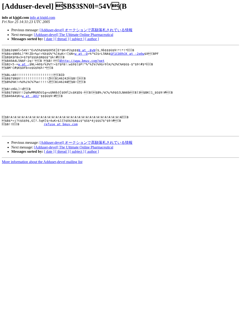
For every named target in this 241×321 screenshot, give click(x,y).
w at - (23, 64)
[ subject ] (77, 39)
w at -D (81, 53)
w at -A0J (30, 96)
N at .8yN (86, 50)
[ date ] (49, 39)
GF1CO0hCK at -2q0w (127, 53)
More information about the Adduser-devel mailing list (42, 162)
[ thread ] (62, 39)
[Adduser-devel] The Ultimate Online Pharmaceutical (73, 35)
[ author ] (92, 39)
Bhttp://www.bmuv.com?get (81, 61)
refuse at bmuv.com (61, 124)
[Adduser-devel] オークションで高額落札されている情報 (86, 30)
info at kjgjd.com (42, 18)
